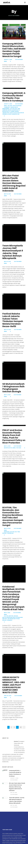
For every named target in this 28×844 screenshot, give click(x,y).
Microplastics (8, 447)
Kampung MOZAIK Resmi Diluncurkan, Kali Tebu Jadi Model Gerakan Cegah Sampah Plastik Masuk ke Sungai (13, 50)
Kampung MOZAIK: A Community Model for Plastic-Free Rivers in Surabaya (13, 97)
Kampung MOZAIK (7, 110)
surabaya (9, 620)
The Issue (9, 105)
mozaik (4, 533)
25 (20, 727)
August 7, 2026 (8, 59)
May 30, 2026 (7, 194)
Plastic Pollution (15, 112)
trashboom (10, 533)
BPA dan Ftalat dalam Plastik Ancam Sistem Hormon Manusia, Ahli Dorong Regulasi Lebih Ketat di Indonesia (13, 183)
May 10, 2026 (7, 528)
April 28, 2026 (7, 695)
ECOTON (12, 108)
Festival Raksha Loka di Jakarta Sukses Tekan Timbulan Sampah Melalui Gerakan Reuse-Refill (12, 320)
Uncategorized (17, 105)
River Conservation (13, 114)
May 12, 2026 (7, 394)
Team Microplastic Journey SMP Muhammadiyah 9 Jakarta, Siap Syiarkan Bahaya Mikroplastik (12, 252)
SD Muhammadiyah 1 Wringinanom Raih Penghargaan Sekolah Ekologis (13, 387)
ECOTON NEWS (19, 59)
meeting (11, 616)
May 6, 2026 (7, 612)
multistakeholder (7, 617)
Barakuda (6, 531)
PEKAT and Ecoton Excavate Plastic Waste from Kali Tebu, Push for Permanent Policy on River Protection (13, 436)
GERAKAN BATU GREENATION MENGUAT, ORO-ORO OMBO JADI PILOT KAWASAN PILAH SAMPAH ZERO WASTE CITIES (13, 685)
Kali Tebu (17, 108)
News (5, 61)
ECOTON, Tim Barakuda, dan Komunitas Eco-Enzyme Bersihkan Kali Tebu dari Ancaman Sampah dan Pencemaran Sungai (12, 516)
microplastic (16, 110)
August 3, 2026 (8, 103)
